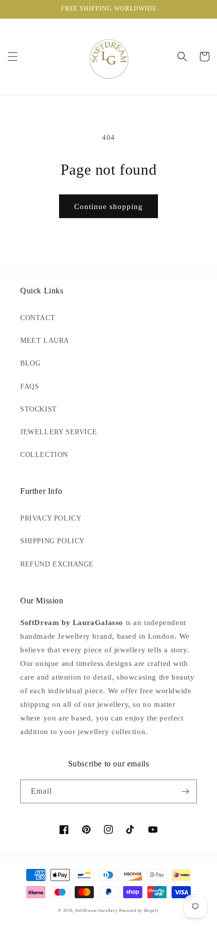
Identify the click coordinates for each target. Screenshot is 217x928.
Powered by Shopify (139, 910)
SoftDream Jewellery (96, 910)
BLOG (30, 363)
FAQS (29, 386)
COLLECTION (44, 454)
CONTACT (37, 318)
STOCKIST (38, 409)
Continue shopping (108, 206)
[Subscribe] (185, 791)
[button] (13, 56)
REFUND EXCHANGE (57, 564)
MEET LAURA (44, 340)
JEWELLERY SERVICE (58, 432)
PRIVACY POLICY (50, 518)
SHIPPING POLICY (52, 541)
